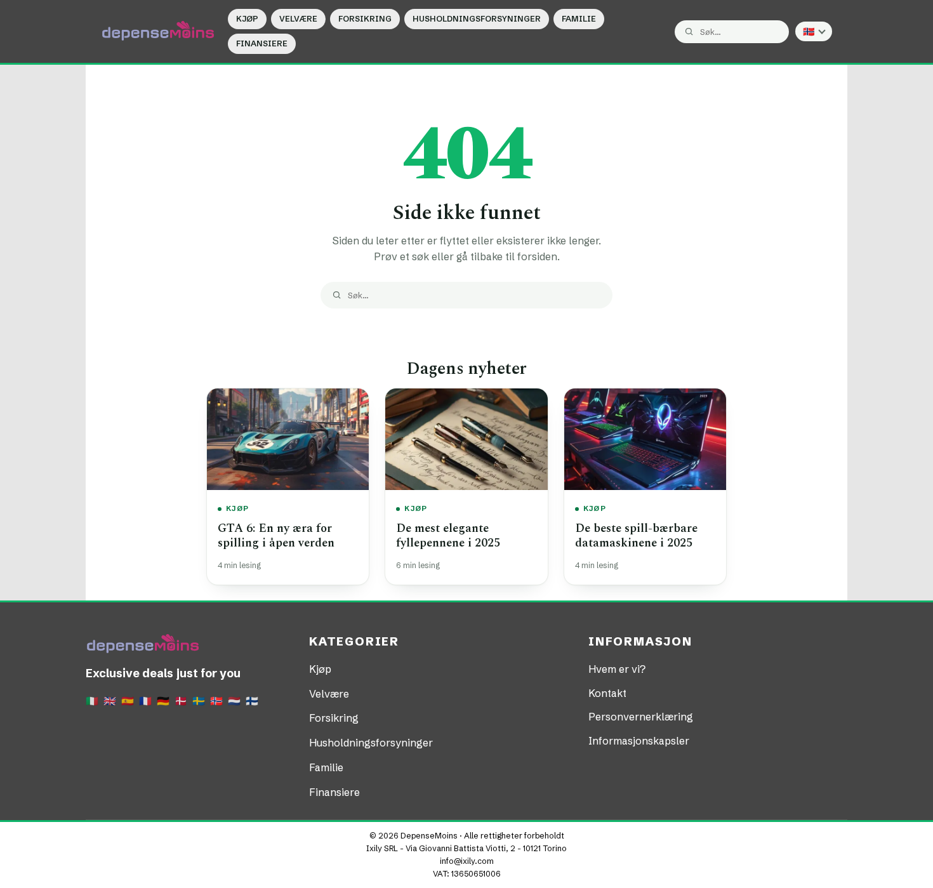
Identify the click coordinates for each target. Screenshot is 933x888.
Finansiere (262, 43)
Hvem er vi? (616, 669)
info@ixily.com (467, 861)
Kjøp (247, 18)
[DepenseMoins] (158, 31)
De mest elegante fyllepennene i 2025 (448, 535)
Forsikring (365, 18)
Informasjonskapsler (638, 740)
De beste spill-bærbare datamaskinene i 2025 (636, 535)
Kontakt (607, 693)
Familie (579, 18)
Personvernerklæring (640, 716)
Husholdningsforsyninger (477, 18)
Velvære (298, 18)
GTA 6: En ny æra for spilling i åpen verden (276, 535)
